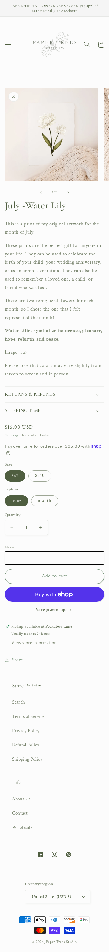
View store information (34, 643)
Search (18, 702)
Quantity (12, 515)
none (16, 500)
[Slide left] (41, 192)
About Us (21, 799)
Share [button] (17, 660)
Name (10, 547)
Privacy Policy (26, 731)
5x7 (15, 476)
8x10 (40, 476)
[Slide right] (68, 192)
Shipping (11, 435)
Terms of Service (28, 716)
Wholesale (22, 827)
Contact (20, 813)
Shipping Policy (27, 759)
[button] (8, 45)
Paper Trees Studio (61, 942)
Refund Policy (25, 745)
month (44, 500)
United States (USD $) (51, 897)
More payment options (54, 609)
